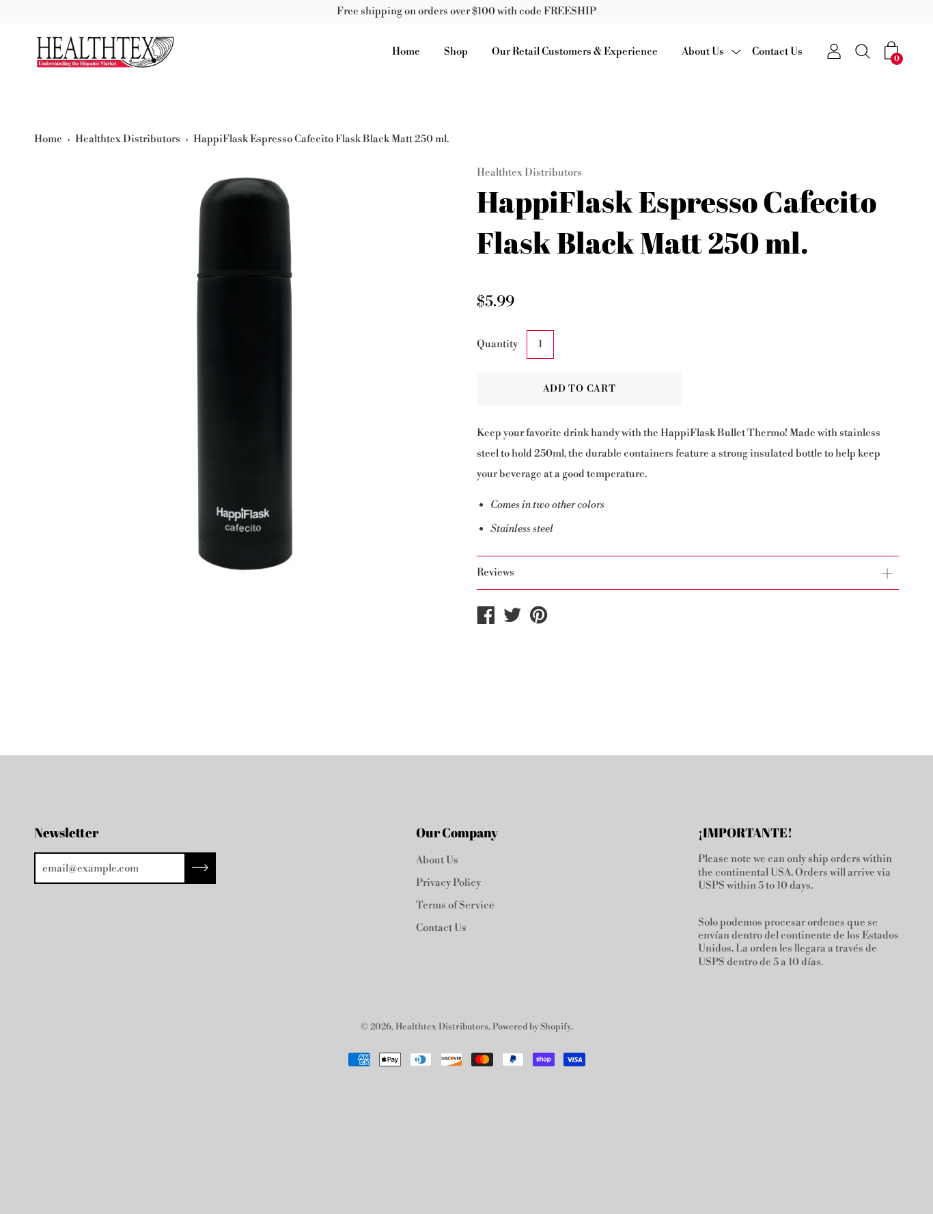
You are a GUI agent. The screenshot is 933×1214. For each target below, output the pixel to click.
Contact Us (777, 51)
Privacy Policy (448, 882)
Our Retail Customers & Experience (575, 51)
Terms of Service (455, 905)
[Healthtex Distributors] (486, 618)
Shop (456, 51)
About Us (703, 51)
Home (406, 51)
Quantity (497, 344)
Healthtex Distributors (127, 139)
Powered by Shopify (531, 1026)
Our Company (457, 832)
